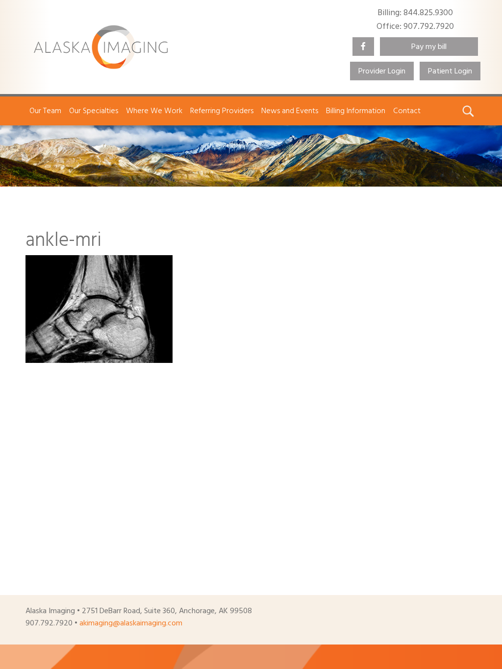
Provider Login (381, 71)
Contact (407, 110)
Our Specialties (93, 110)
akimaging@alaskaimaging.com (130, 623)
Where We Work (154, 110)
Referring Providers (221, 110)
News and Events (289, 110)
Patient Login (450, 71)
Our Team (45, 110)
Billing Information (355, 110)
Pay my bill (429, 46)
